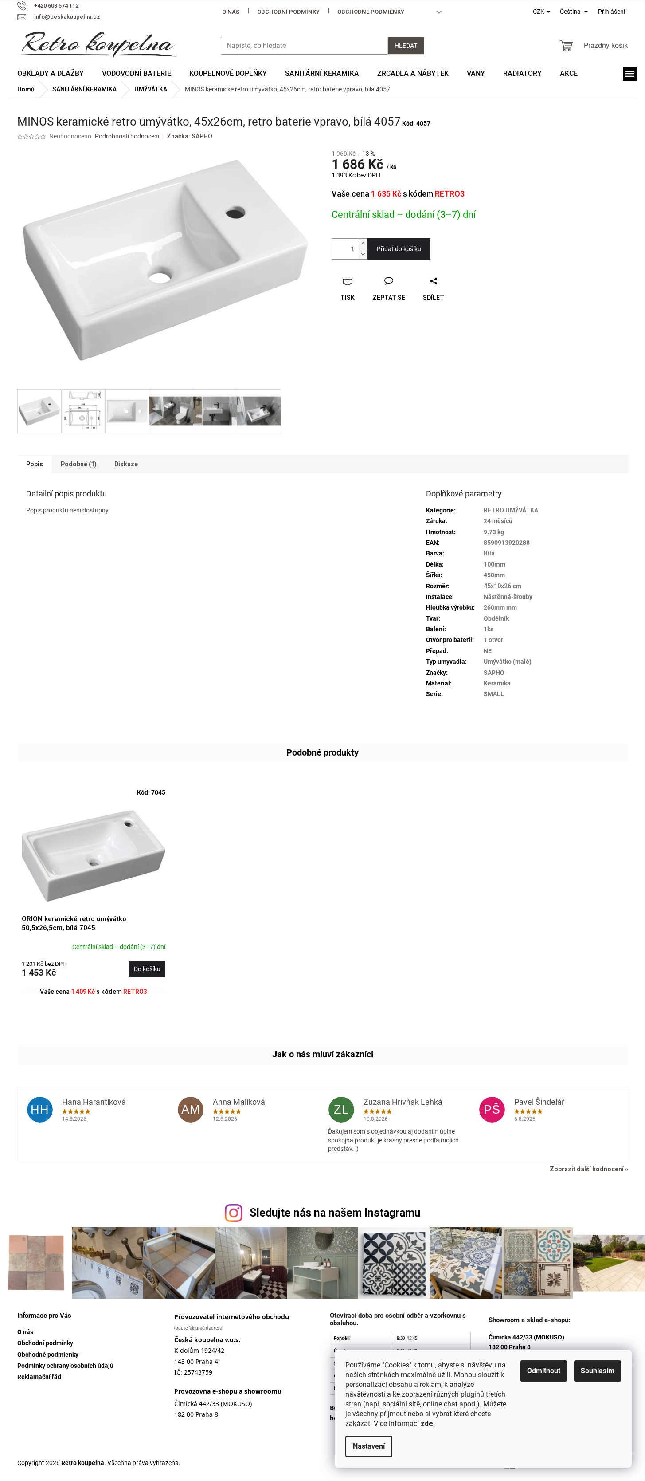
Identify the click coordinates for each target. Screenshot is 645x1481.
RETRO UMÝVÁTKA (511, 510)
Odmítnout (543, 1371)
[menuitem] (50, 74)
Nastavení (369, 1446)
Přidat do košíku (399, 248)
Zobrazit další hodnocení (587, 1169)
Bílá (489, 553)
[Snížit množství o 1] (363, 254)
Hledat (406, 45)
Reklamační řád (39, 1376)
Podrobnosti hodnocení (127, 136)
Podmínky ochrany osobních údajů (65, 1365)
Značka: (189, 136)
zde (427, 1423)
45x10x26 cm (503, 586)
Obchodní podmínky (288, 11)
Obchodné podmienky (370, 11)
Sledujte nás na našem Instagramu (335, 1212)
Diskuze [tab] (126, 464)
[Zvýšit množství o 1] (363, 244)
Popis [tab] (34, 464)
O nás (230, 11)
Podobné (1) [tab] (79, 464)
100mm (495, 564)
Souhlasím (597, 1371)
